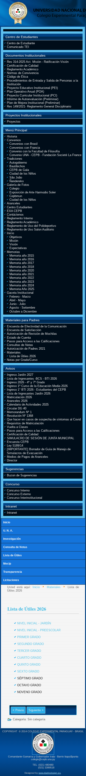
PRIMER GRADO (29, 637)
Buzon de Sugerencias (22, 475)
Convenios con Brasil (23, 143)
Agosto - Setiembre (22, 307)
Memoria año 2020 (21, 270)
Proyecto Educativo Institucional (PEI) (32, 88)
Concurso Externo (19, 494)
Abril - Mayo (17, 300)
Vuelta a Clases (17, 427)
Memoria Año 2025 (21, 289)
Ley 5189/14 (15, 445)
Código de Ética (17, 76)
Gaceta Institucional (20, 292)
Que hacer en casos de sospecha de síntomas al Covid (44, 419)
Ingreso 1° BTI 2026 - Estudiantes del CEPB (36, 389)
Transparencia (12, 571)
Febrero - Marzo (20, 296)
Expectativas (18, 248)
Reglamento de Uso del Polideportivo (31, 226)
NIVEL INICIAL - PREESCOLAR (39, 630)
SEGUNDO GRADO (30, 644)
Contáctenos (15, 214)
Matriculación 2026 (19, 397)
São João (15, 177)
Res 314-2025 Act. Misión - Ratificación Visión (38, 61)
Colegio (14, 188)
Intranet (12, 512)
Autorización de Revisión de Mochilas (32, 333)
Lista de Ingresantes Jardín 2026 (28, 393)
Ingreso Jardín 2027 (20, 374)
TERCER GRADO (29, 651)
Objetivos (15, 237)
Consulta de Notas (15, 547)
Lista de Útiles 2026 (22, 356)
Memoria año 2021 (21, 274)
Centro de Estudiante (21, 43)
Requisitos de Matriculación (25, 423)
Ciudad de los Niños (22, 173)
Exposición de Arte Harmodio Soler (32, 192)
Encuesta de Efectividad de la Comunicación (37, 326)
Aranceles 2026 (17, 401)
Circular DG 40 (16, 408)
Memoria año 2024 (21, 285)
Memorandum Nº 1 (19, 412)
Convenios (14, 140)
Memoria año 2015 (21, 255)
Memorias (13, 252)
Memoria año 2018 (21, 267)
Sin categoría (36, 719)
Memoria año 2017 (21, 263)
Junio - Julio (17, 304)
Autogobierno (18, 162)
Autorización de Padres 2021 (26, 348)
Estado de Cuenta (19, 337)
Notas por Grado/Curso (22, 360)
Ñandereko (16, 181)
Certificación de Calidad (22, 65)
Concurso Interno (18, 490)
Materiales (14, 352)
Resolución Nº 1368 (20, 415)
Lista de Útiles (12, 555)
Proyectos (13, 121)
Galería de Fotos (18, 184)
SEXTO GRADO (28, 671)
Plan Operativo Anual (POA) (25, 91)
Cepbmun (15, 196)
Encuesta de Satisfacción (24, 330)
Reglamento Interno (20, 218)
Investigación (12, 538)
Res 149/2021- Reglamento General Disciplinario (39, 106)
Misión (13, 240)
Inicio (10, 233)
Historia (12, 136)
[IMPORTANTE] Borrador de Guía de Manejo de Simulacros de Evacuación (39, 451)
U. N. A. (8, 530)
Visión (13, 244)
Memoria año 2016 (21, 259)
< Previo (18, 710)
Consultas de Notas (20, 345)
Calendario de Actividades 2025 (28, 404)
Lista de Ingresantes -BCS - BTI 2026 (32, 378)
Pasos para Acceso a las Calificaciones (33, 341)
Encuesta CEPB (18, 442)
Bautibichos (17, 166)
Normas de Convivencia (23, 73)
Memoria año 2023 (21, 281)
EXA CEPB (14, 211)
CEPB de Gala (19, 170)
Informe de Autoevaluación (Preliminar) (32, 99)
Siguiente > (36, 710)
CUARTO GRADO (29, 657)
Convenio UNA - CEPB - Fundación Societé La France (45, 155)
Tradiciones (14, 158)
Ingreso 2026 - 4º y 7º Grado (26, 382)
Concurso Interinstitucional (24, 497)
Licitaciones (11, 580)
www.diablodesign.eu (50, 773)
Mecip (7, 563)
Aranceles (13, 203)
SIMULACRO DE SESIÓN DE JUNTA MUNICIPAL (40, 438)
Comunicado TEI (18, 47)
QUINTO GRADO (28, 664)
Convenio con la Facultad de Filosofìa (34, 151)
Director (12, 460)
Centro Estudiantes (19, 207)
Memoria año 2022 (21, 278)
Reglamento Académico (22, 69)
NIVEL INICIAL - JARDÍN (34, 623)
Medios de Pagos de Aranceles (27, 456)
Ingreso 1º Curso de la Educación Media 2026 (37, 386)
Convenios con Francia (24, 147)
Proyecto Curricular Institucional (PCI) (32, 95)
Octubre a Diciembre (23, 311)
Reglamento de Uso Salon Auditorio (30, 229)
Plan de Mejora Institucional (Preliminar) (33, 102)
